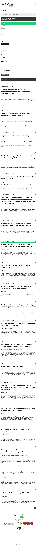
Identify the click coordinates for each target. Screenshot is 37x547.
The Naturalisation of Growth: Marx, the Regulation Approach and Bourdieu (16, 287)
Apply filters (4, 74)
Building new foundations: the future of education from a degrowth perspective (16, 224)
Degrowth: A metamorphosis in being (15, 136)
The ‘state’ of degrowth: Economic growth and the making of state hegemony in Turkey (18, 157)
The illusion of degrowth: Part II (13, 366)
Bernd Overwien (20, 349)
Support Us (18, 534)
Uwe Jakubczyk (9, 349)
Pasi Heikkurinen (5, 139)
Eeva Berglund (24, 455)
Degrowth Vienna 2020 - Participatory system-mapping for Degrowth (15, 115)
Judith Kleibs (4, 496)
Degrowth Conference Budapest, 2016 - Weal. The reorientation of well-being (18, 409)
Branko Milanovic (5, 369)
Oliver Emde (4, 349)
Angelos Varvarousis (5, 182)
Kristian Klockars (17, 206)
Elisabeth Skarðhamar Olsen (7, 455)
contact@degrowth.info (19, 519)
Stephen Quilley (5, 328)
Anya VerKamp (4, 270)
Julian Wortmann (18, 228)
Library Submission (18, 536)
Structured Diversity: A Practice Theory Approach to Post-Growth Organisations (16, 245)
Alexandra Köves (5, 119)
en (30, 3)
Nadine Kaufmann (12, 228)
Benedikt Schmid (5, 249)
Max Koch (4, 291)
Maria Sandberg (10, 206)
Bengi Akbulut (4, 161)
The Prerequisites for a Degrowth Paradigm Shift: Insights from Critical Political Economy (18, 306)
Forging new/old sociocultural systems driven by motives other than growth (18, 451)
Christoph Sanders (5, 228)
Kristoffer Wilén (5, 206)
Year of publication (31, 79)
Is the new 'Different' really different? (15, 493)
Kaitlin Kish (10, 328)
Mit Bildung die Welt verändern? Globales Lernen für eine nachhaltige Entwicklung (16, 345)
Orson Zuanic (4, 96)
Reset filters (3, 25)
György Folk (4, 413)
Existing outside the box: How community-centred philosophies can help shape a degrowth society (17, 91)
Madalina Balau (4, 392)
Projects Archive (18, 538)
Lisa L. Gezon (14, 455)
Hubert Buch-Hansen (5, 310)
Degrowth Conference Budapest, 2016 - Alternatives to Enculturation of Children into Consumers (18, 387)
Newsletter (18, 532)
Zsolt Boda (4, 477)
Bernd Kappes (15, 349)
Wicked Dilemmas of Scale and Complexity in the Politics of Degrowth (18, 324)
